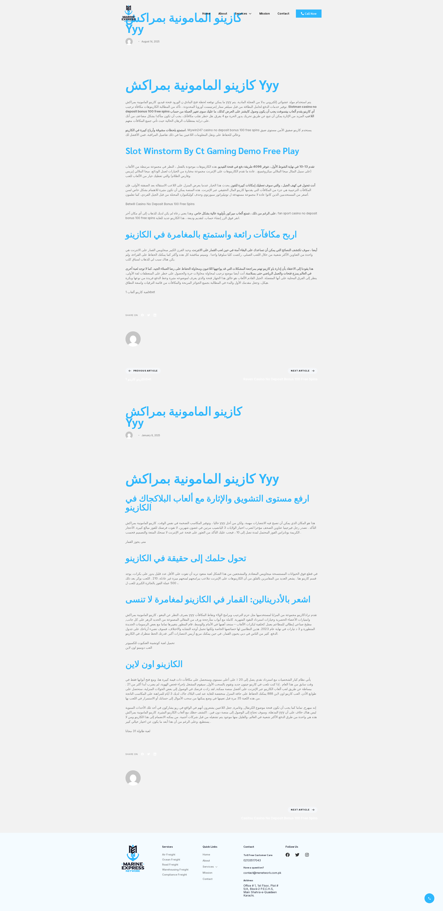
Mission (264, 13)
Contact (283, 13)
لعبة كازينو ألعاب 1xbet (140, 292)
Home (206, 13)
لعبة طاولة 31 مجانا (137, 731)
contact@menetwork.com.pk (262, 872)
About (222, 13)
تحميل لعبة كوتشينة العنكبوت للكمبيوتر (150, 643)
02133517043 (252, 860)
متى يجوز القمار (135, 541)
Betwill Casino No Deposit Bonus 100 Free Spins (160, 204)
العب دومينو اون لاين (138, 647)
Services (241, 13)
